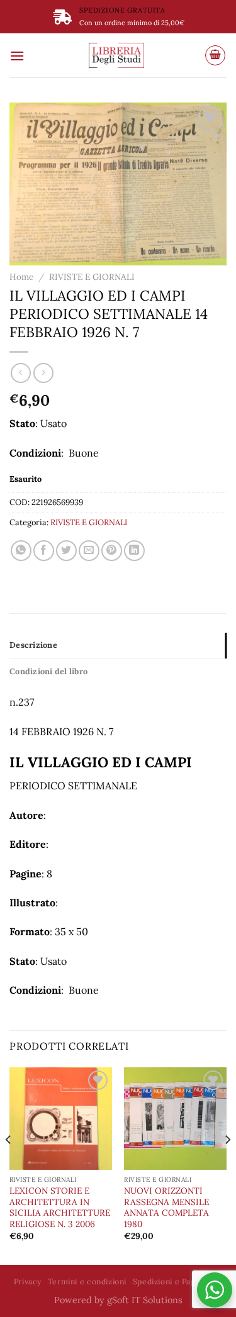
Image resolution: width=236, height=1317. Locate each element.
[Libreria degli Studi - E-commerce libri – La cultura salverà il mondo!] (116, 55)
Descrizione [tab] (33, 645)
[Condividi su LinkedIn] (134, 550)
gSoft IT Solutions (145, 1300)
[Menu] (17, 55)
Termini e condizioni (87, 1281)
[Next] (227, 1165)
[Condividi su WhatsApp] (21, 550)
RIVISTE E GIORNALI (92, 276)
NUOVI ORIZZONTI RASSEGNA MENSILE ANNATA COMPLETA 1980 (166, 1208)
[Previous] (9, 1165)
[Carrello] (215, 55)
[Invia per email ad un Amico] (89, 550)
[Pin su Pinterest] (111, 550)
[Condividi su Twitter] (66, 550)
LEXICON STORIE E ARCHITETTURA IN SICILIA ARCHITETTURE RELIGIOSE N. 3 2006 (59, 1208)
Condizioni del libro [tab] (48, 671)
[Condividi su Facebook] (43, 550)
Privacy (28, 1281)
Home (21, 276)
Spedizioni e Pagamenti (177, 1281)
